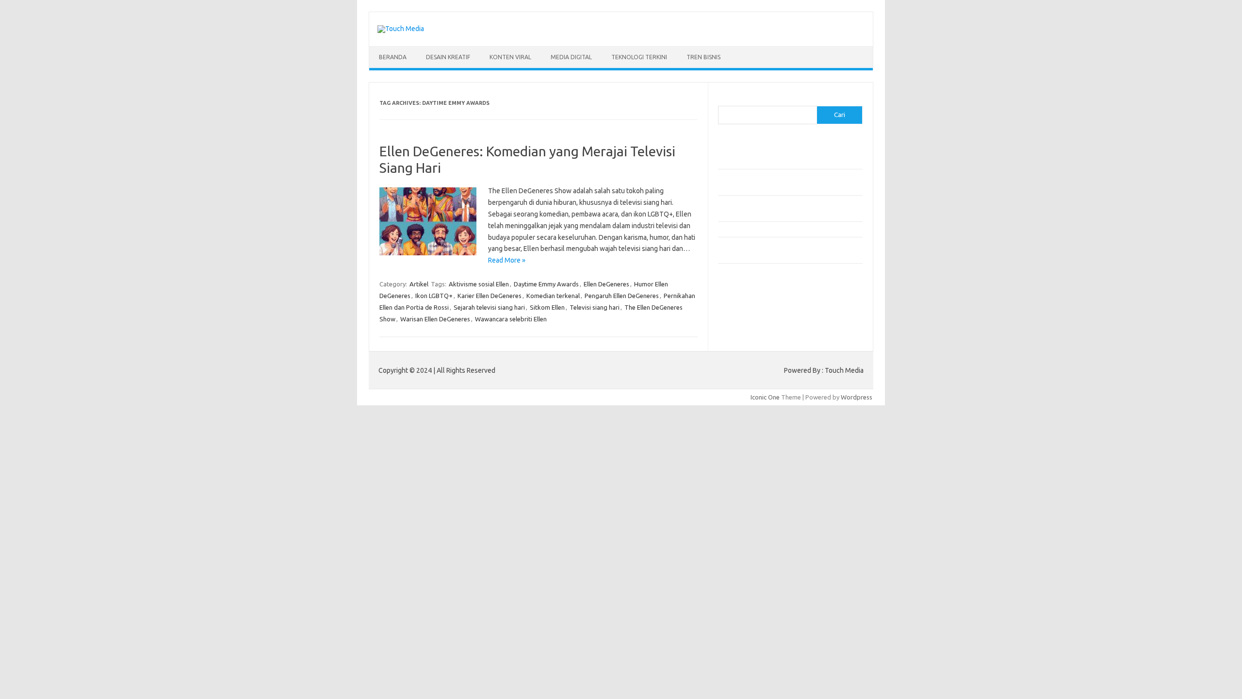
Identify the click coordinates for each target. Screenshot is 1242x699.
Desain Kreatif (448, 57)
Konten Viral (510, 57)
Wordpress (856, 397)
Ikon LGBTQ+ (434, 295)
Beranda (393, 57)
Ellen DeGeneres (606, 284)
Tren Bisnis (703, 57)
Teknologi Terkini (639, 57)
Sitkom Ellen (547, 307)
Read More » (506, 260)
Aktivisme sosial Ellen (479, 284)
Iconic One (765, 397)
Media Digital (571, 57)
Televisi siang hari (595, 307)
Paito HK (730, 309)
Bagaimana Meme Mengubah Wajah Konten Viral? (787, 229)
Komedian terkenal (553, 295)
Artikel (418, 284)
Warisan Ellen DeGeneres (435, 319)
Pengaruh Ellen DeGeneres (622, 295)
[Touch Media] (400, 29)
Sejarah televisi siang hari (489, 307)
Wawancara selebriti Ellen (511, 319)
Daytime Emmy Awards (546, 284)
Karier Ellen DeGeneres (490, 295)
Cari (723, 100)
